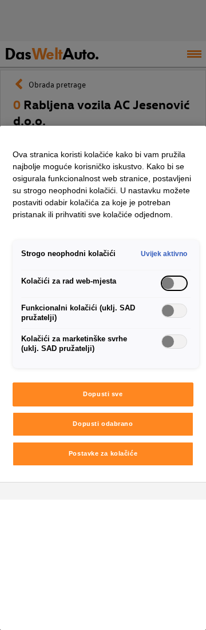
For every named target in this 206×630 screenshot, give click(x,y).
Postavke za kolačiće (103, 453)
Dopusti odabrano (103, 423)
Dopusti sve (102, 393)
